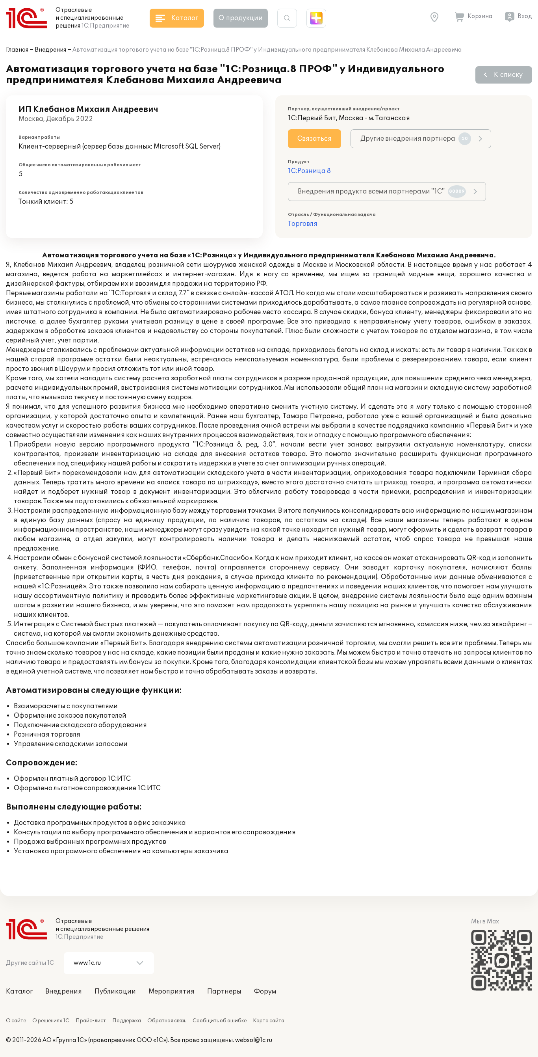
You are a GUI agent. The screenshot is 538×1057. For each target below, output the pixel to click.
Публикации (115, 992)
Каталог (19, 992)
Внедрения (50, 50)
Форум (265, 992)
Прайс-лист (91, 1021)
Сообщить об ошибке (220, 1021)
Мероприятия (171, 992)
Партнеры (224, 992)
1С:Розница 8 (309, 171)
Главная (17, 50)
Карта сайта (268, 1021)
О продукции (241, 18)
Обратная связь (166, 1021)
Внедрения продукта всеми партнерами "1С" (381, 191)
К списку (508, 75)
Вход (525, 16)
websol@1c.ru (253, 1040)
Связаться (314, 139)
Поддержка (126, 1021)
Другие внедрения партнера (414, 139)
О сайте (16, 1021)
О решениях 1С (50, 1021)
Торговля (302, 224)
